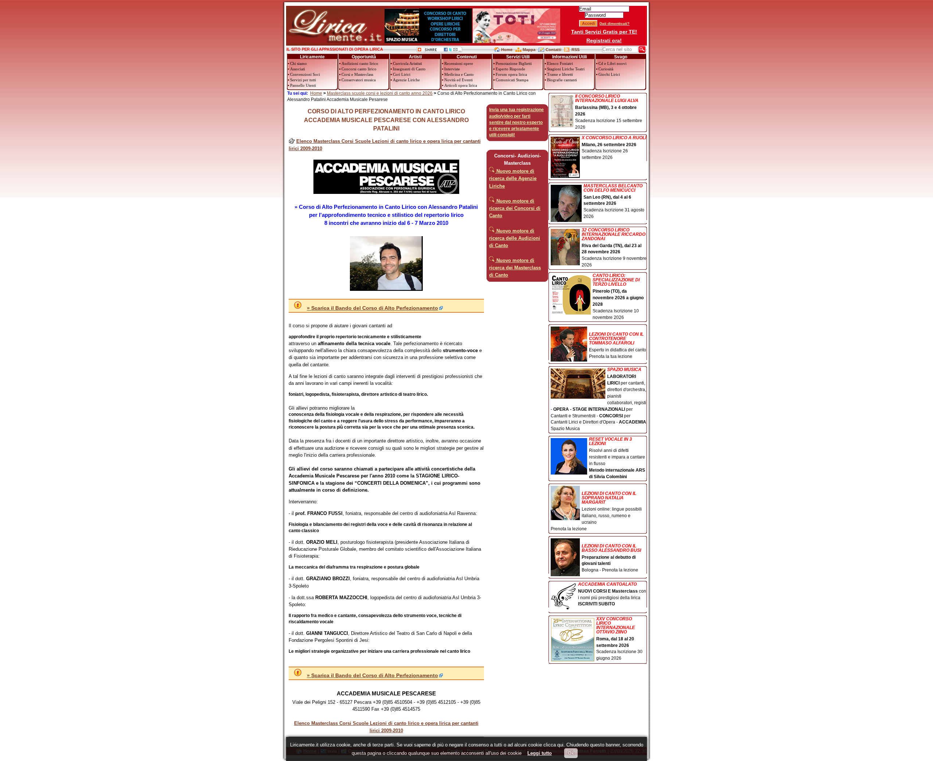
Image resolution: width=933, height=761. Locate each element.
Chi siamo (298, 63)
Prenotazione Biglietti (514, 63)
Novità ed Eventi (458, 80)
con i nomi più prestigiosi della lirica (612, 594)
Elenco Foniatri (560, 63)
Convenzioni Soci (305, 74)
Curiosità (605, 69)
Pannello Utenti (303, 85)
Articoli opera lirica (460, 85)
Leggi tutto (539, 753)
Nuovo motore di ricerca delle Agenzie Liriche (512, 178)
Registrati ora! (604, 40)
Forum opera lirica (511, 74)
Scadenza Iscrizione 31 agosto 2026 (613, 201)
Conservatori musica (358, 80)
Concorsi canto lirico (358, 69)
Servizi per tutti (303, 80)
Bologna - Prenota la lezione (611, 558)
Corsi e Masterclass (357, 74)
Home (506, 49)
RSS (575, 49)
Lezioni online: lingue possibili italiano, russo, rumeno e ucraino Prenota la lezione (596, 511)
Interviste (452, 69)
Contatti (553, 49)
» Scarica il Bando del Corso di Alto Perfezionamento (372, 308)
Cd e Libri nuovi (612, 63)
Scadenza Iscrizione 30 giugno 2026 (619, 639)
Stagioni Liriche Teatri (566, 69)
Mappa (529, 49)
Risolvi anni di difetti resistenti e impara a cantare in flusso (617, 458)
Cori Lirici (401, 74)
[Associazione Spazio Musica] (428, 41)
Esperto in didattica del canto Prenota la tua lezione (617, 345)
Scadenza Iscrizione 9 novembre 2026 (614, 248)
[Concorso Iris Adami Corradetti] (516, 41)
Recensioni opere (458, 63)
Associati (297, 69)
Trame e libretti (560, 74)
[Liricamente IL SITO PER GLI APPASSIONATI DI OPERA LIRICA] (335, 41)
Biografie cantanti (562, 80)
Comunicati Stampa (512, 80)
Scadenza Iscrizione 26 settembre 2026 (614, 148)
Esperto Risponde (510, 69)
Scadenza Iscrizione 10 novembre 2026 (618, 296)
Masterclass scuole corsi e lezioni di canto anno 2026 (380, 93)
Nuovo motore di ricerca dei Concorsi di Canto (514, 208)
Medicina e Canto (459, 74)
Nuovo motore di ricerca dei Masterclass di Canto (515, 268)
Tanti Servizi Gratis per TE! (604, 32)
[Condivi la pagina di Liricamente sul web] (439, 51)
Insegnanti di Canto (409, 69)
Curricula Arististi (407, 63)
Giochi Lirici (609, 74)
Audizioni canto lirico (359, 63)
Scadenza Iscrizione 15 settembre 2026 (608, 112)
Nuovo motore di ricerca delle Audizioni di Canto (514, 238)
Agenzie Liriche (406, 80)
